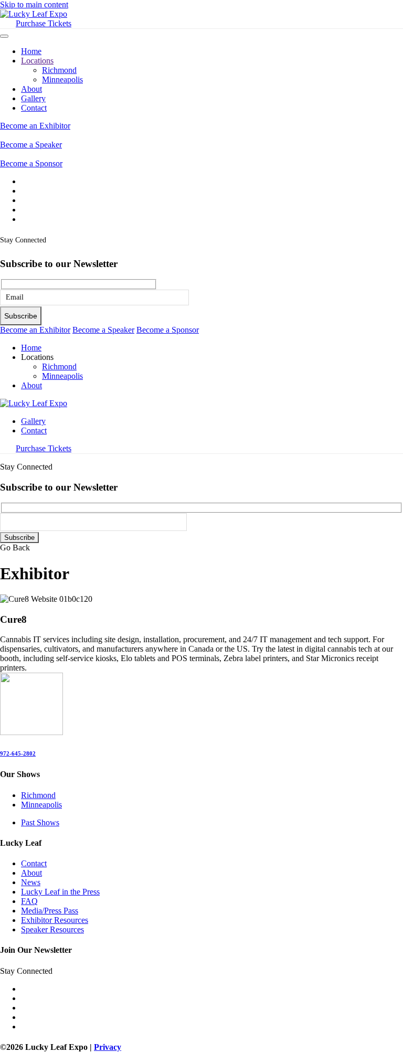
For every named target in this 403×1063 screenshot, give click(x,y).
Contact (34, 107)
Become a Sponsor (31, 163)
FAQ (29, 901)
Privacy (107, 1047)
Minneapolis (62, 79)
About (31, 88)
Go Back (15, 547)
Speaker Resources (52, 929)
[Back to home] (33, 13)
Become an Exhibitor (35, 125)
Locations (37, 60)
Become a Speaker (31, 144)
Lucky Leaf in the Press (60, 891)
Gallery (33, 98)
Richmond (59, 70)
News (30, 882)
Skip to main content (34, 4)
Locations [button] (37, 357)
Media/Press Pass (49, 910)
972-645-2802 (18, 753)
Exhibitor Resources (54, 920)
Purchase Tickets (43, 23)
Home (31, 51)
